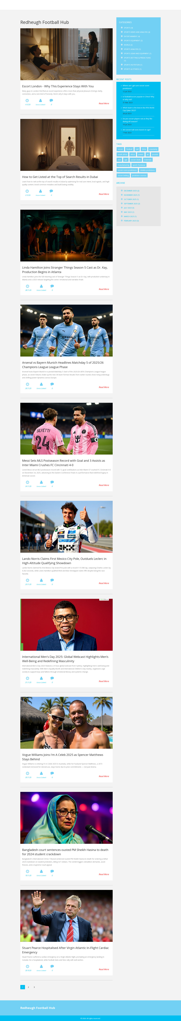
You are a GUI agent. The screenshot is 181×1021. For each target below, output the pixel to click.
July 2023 (129, 208)
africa (133, 154)
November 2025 (132, 195)
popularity (153, 149)
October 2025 (131, 199)
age (125, 160)
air (148, 154)
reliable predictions (147, 170)
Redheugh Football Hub (22, 4)
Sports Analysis (132, 49)
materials (147, 160)
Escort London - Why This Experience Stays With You (58, 86)
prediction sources (139, 175)
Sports (128, 28)
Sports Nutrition (133, 65)
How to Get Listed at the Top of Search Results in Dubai (60, 177)
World (128, 45)
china (144, 149)
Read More (104, 103)
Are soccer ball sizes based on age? (137, 130)
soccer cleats (136, 160)
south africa (122, 154)
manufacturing (123, 165)
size (119, 160)
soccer (120, 149)
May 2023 (129, 212)
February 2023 (131, 221)
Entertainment (132, 36)
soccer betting (123, 175)
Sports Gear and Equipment (137, 53)
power (140, 154)
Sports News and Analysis (137, 32)
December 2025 (131, 191)
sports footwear (139, 165)
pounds (155, 154)
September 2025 (132, 203)
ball (137, 149)
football (129, 149)
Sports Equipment (133, 40)
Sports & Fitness (132, 69)
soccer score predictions (127, 170)
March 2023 (130, 216)
